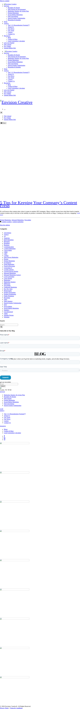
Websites (6, 317)
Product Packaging (10, 292)
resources (3, 426)
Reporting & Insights (14, 20)
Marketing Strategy (10, 282)
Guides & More (12, 39)
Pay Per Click (8, 289)
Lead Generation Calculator (16, 41)
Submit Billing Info (10, 48)
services (2, 391)
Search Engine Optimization (16, 18)
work (1, 409)
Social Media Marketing (15, 15)
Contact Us (11, 34)
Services (6, 6)
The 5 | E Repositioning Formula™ (19, 25)
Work (5, 22)
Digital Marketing (13, 13)
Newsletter (27, 220)
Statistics (6, 310)
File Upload (7, 44)
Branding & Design (14, 7)
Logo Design (8, 278)
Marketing (7, 280)
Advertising (7, 233)
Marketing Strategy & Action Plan (18, 11)
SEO (5, 305)
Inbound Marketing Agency (12, 275)
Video (6, 313)
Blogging (7, 241)
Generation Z (8, 268)
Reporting (7, 298)
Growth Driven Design (11, 271)
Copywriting (8, 250)
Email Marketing (9, 264)
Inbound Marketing (18, 220)
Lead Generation (9, 276)
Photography (8, 291)
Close (4, 123)
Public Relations (9, 296)
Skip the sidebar (5, 225)
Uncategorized (8, 312)
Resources (7, 36)
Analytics (7, 238)
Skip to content (4, 1)
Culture (6, 255)
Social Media (8, 306)
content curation (7, 222)
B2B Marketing (9, 240)
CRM (5, 252)
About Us (11, 27)
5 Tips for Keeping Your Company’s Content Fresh (38, 204)
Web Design (8, 398)
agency (2, 410)
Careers (10, 32)
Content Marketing (10, 248)
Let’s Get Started (9, 43)
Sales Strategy (8, 301)
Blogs (6, 429)
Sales (5, 299)
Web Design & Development (17, 9)
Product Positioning (10, 294)
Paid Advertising (13, 16)
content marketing (17, 222)
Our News (11, 29)
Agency (6, 23)
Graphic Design (9, 269)
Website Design (9, 315)
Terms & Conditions (16, 708)
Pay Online (7, 46)
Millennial (7, 284)
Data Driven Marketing (11, 257)
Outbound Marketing (10, 287)
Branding (7, 243)
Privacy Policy (4, 708)
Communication (9, 247)
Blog (9, 37)
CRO (5, 254)
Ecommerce (7, 262)
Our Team (11, 30)
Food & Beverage (9, 266)
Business (6, 245)
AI (5, 236)
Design (6, 259)
